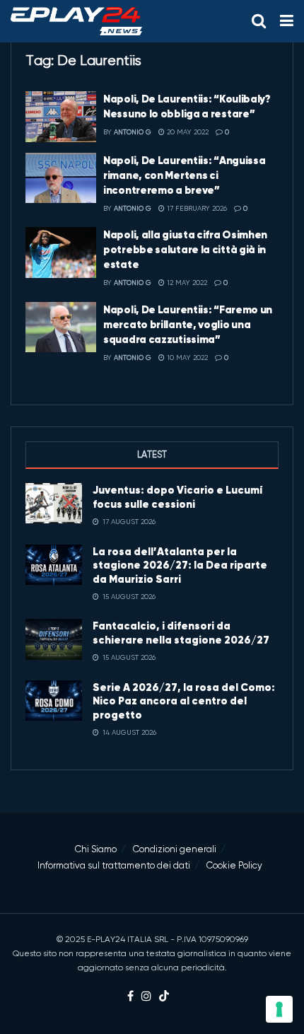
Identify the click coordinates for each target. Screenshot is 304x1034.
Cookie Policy (234, 865)
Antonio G (132, 132)
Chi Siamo (96, 849)
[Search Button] (259, 21)
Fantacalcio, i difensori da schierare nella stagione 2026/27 (181, 632)
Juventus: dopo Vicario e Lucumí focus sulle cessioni (177, 497)
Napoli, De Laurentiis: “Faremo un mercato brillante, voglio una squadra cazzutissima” (187, 324)
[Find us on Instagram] (146, 997)
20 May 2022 (187, 132)
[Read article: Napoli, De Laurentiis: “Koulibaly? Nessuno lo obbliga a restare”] (60, 116)
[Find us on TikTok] (164, 997)
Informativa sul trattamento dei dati (113, 865)
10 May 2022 (186, 357)
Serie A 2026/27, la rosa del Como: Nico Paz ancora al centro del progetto (184, 700)
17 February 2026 (196, 208)
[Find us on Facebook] (130, 997)
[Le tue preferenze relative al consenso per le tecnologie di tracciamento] (279, 1009)
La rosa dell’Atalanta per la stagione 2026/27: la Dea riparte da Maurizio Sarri (180, 565)
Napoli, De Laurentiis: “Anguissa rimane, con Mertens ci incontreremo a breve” (184, 175)
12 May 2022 (186, 282)
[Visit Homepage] (76, 21)
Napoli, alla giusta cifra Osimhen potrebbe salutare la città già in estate (185, 249)
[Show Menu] (286, 21)
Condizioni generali (174, 849)
